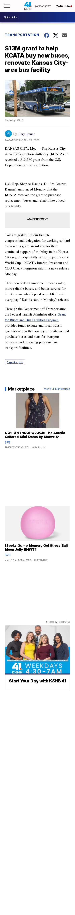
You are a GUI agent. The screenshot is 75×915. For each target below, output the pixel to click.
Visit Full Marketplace (57, 389)
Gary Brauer (26, 134)
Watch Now (63, 6)
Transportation (21, 35)
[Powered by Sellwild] (64, 622)
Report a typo (15, 362)
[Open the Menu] (6, 6)
